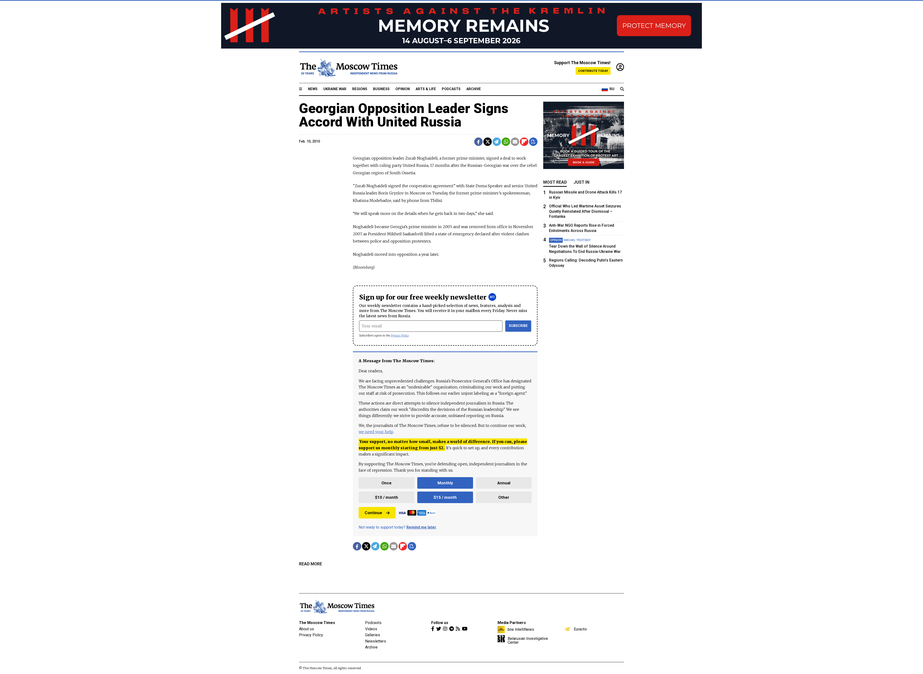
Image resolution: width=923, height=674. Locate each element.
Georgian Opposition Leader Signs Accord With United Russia (403, 115)
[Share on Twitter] (487, 141)
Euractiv (580, 629)
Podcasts (451, 89)
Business (381, 89)
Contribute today (593, 71)
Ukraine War (334, 89)
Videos (371, 629)
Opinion (402, 89)
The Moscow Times (317, 622)
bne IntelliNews (521, 629)
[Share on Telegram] (497, 141)
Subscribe (518, 326)
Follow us (439, 622)
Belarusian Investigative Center (528, 640)
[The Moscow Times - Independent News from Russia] (348, 67)
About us (306, 629)
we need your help (376, 431)
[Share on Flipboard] (524, 141)
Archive (473, 89)
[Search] (622, 89)
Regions (359, 89)
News (313, 89)
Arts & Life (426, 89)
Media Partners (512, 622)
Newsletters (375, 641)
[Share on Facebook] (478, 141)
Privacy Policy (400, 335)
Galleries (372, 635)
